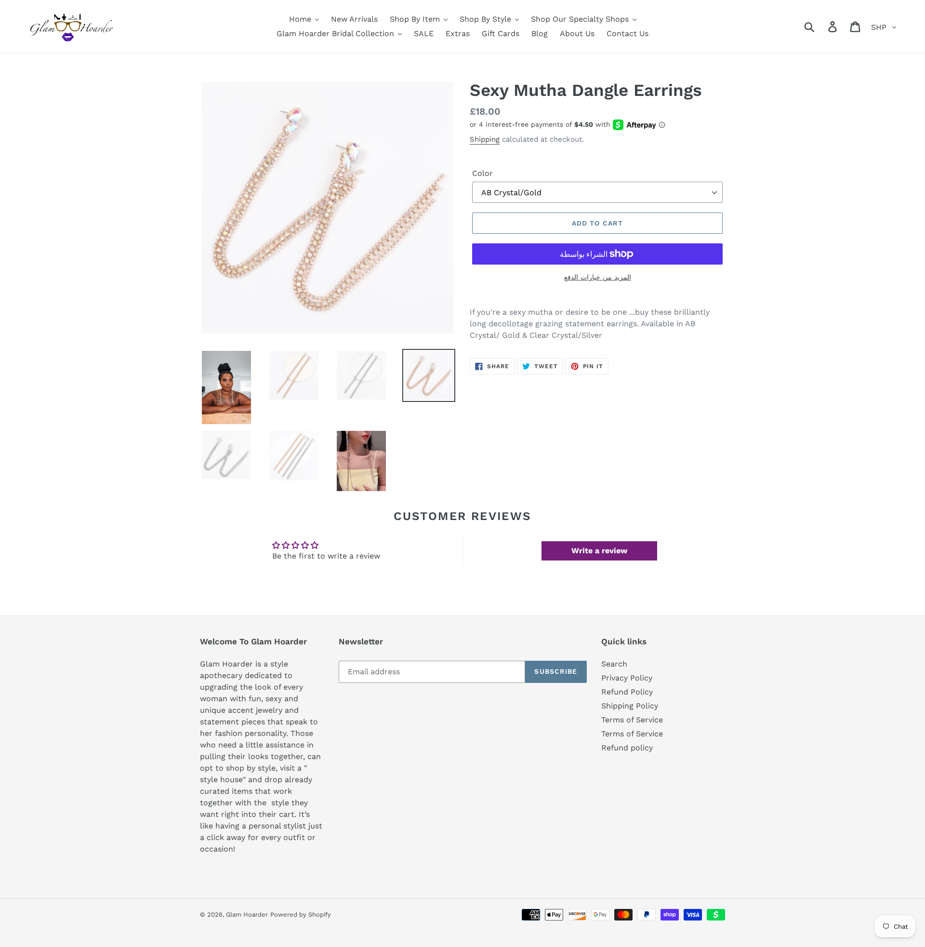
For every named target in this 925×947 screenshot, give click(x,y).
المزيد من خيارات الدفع (597, 277)
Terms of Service (632, 719)
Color (482, 173)
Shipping (485, 139)
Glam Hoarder (247, 914)
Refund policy (627, 747)
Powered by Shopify (300, 914)
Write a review (599, 550)
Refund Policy (627, 691)
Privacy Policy (626, 677)
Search (614, 663)
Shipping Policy (629, 705)
